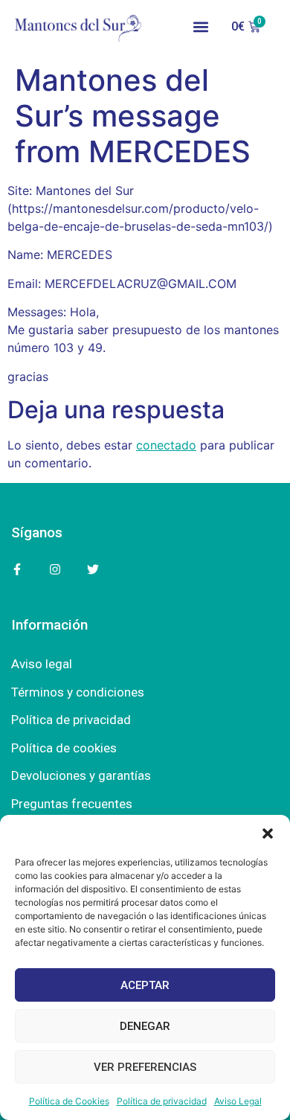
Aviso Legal (238, 1101)
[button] (267, 833)
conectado (166, 445)
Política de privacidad (162, 1101)
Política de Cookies (69, 1101)
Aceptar (145, 985)
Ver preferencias (145, 1067)
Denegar (145, 1026)
